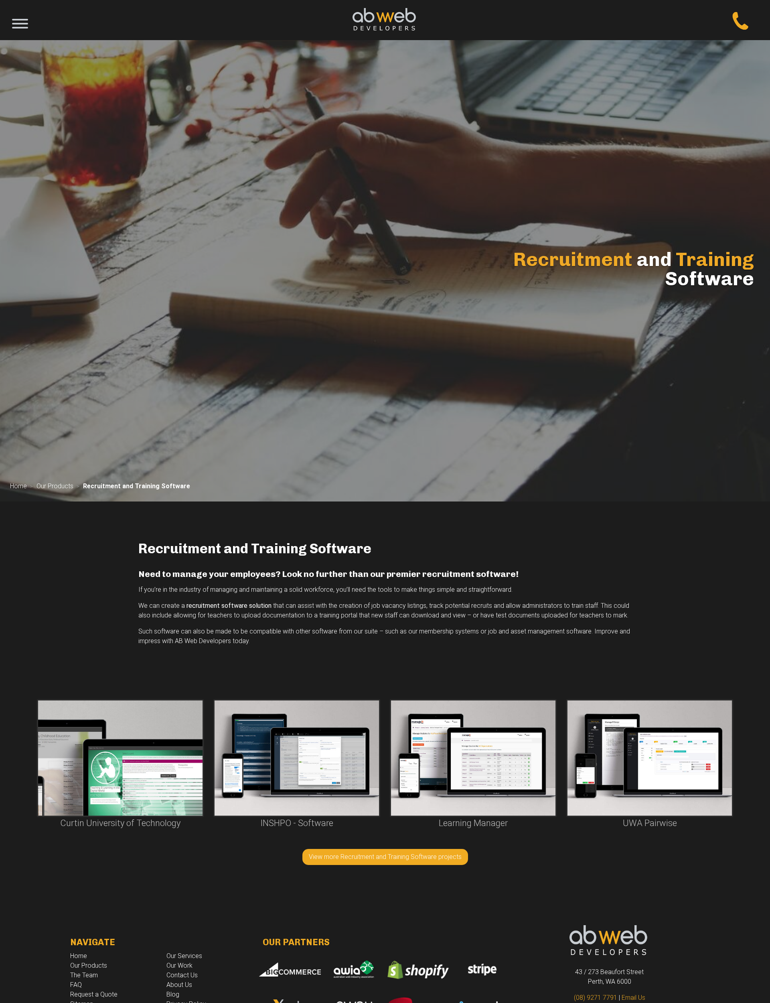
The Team (84, 975)
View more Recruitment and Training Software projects (385, 857)
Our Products (54, 486)
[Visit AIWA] (353, 968)
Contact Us (182, 975)
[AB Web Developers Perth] (385, 20)
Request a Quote (94, 994)
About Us (179, 985)
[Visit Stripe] (481, 968)
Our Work (179, 965)
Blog (172, 994)
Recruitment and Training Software (136, 486)
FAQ (76, 985)
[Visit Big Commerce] (289, 968)
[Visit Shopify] (417, 968)
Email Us (633, 997)
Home (18, 486)
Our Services (184, 956)
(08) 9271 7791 (595, 997)
